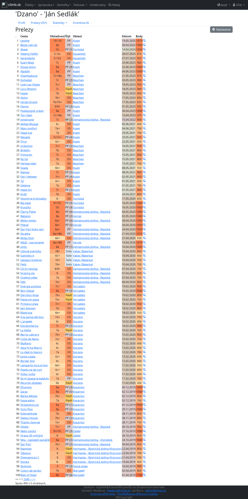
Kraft (23, 194)
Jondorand (27, 120)
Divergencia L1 (29, 457)
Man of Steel (28, 475)
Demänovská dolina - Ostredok (93, 440)
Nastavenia (222, 29)
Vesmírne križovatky (33, 198)
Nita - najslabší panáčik (35, 440)
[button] (60, 22)
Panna (24, 106)
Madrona (26, 313)
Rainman (26, 449)
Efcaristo (26, 387)
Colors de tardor (31, 471)
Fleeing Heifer (29, 54)
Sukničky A (27, 256)
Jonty (23, 247)
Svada (24, 168)
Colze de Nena (29, 339)
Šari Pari (25, 444)
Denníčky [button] (63, 5)
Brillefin (25, 150)
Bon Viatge (27, 291)
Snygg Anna (28, 67)
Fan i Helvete (28, 177)
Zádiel (76, 431)
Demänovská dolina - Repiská (91, 120)
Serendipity (27, 58)
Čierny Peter (28, 212)
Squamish (79, 54)
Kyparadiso (27, 400)
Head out (26, 133)
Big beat (25, 203)
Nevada (25, 137)
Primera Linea (29, 304)
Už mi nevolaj (28, 269)
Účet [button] (239, 5)
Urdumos (26, 146)
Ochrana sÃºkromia (102, 494)
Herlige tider (28, 163)
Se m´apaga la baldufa (34, 378)
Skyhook (25, 466)
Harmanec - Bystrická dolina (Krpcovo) (97, 449)
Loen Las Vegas (30, 84)
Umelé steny (98, 5)
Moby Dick (27, 238)
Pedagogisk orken (32, 111)
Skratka (25, 234)
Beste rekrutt (28, 45)
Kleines (25, 172)
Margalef (79, 471)
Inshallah (26, 80)
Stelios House (29, 418)
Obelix (24, 427)
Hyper (24, 93)
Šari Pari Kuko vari (32, 229)
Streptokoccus (29, 405)
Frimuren (26, 155)
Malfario (25, 343)
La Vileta (25, 330)
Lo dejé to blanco (31, 352)
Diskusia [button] (79, 5)
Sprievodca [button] (45, 5)
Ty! (22, 181)
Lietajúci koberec (31, 260)
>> (33, 479)
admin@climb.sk (155, 490)
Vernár (77, 216)
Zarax (23, 392)
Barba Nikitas (28, 396)
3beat (24, 49)
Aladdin (25, 71)
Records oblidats (31, 383)
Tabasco (25, 453)
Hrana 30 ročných (31, 435)
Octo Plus (26, 409)
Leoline (25, 41)
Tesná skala (80, 466)
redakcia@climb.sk (119, 490)
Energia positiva (30, 286)
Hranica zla (27, 273)
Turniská (78, 49)
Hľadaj (115, 5)
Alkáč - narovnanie (32, 242)
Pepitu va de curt (31, 370)
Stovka (24, 462)
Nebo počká (28, 431)
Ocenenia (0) (81, 23)
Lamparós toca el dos (34, 365)
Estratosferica (29, 326)
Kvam (76, 41)
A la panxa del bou (32, 317)
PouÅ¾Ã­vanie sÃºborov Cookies (137, 494)
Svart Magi (27, 62)
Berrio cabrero (29, 334)
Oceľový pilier (29, 277)
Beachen (78, 76)
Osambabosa (28, 76)
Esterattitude (28, 413)
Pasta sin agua (29, 299)
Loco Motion (28, 89)
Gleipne (25, 185)
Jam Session (28, 308)
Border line (27, 361)
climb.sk (14, 4)
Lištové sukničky (30, 251)
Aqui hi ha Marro (31, 348)
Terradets (79, 286)
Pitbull (24, 225)
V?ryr (23, 141)
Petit (23, 264)
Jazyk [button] (224, 5)
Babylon (25, 216)
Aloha (24, 98)
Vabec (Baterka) (83, 251)
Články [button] (29, 5)
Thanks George (30, 422)
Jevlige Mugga (29, 124)
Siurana (78, 317)
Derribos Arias (29, 295)
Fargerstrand (28, 102)
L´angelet (26, 321)
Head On (26, 190)
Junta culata (27, 356)
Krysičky (25, 207)
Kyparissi (78, 387)
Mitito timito (28, 220)
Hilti (22, 282)
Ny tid (24, 159)
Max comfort (28, 128)
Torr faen (26, 115)
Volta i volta (27, 374)
